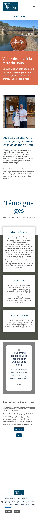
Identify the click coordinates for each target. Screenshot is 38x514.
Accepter (19, 384)
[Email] (21, 16)
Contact (19, 435)
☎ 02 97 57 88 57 (19, 429)
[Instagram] (17, 16)
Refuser (16, 511)
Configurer (8, 507)
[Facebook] (14, 16)
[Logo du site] (10, 6)
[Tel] (24, 16)
